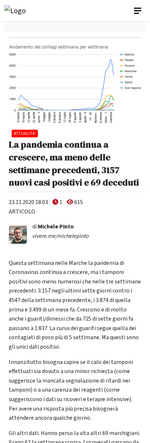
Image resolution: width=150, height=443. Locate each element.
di (53, 227)
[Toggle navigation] (138, 11)
